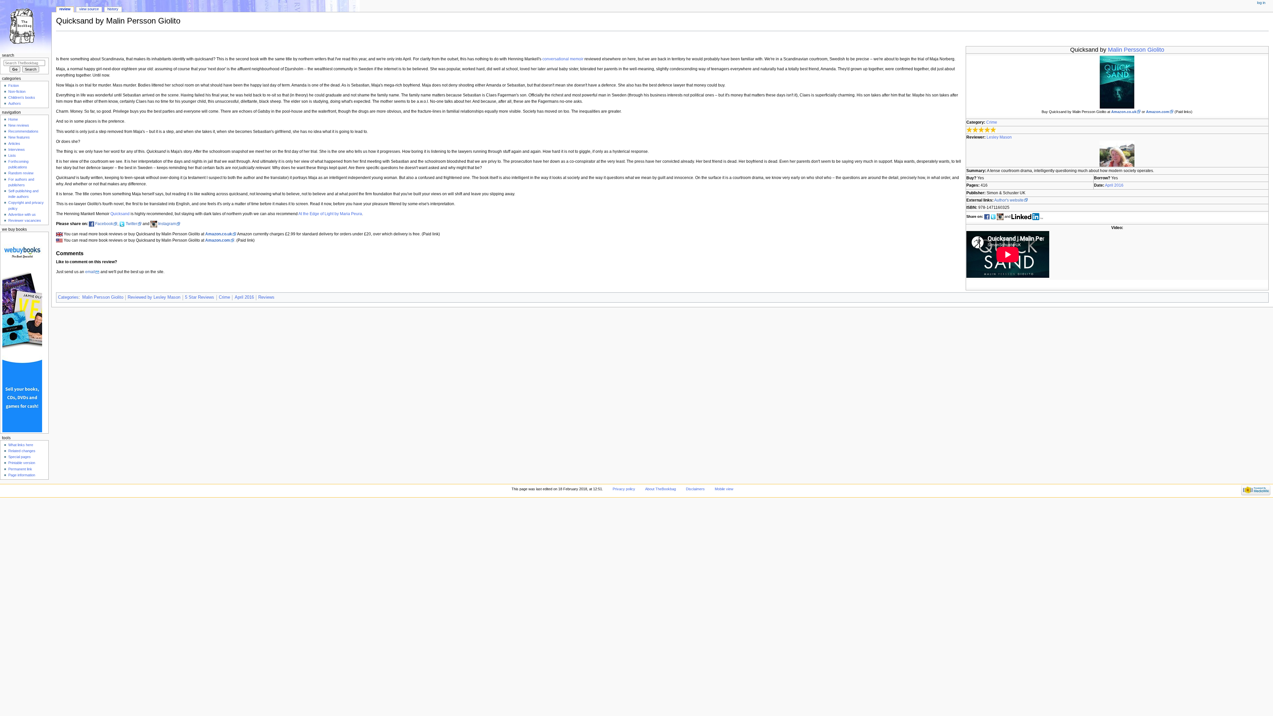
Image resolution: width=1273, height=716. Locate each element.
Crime (991, 122)
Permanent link (20, 469)
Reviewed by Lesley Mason (154, 297)
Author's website (1009, 200)
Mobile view (724, 489)
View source (89, 9)
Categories (68, 297)
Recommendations (23, 131)
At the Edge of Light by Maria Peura (330, 213)
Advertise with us (22, 214)
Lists (12, 155)
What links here (20, 445)
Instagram (167, 223)
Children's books (21, 97)
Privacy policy (624, 489)
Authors (14, 103)
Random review (20, 173)
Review (65, 9)
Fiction (13, 86)
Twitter (131, 223)
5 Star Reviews (199, 297)
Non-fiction (17, 91)
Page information (21, 475)
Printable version (21, 463)
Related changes (21, 451)
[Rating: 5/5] (981, 130)
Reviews (266, 297)
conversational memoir (562, 59)
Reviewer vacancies (24, 220)
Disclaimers (695, 489)
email (90, 271)
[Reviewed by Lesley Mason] (1117, 153)
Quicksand (120, 213)
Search (8, 55)
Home (13, 119)
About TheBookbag (660, 489)
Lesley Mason (999, 137)
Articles (14, 144)
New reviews (18, 125)
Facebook (104, 223)
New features (19, 137)
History (112, 9)
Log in (1261, 3)
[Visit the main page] (25, 25)
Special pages (19, 457)
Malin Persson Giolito (1136, 49)
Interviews (16, 149)
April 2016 (1114, 185)
